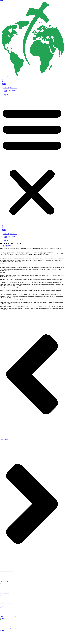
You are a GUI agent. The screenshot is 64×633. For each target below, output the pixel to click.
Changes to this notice (6, 92)
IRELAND (1, 78)
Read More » (2, 582)
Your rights (5, 91)
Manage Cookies (5, 94)
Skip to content (2, 0)
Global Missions (4, 83)
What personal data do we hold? (7, 87)
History (3, 82)
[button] (32, 160)
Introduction (5, 86)
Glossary (4, 95)
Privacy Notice (4, 231)
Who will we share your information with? (9, 89)
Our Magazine (4, 84)
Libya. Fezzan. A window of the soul (6, 628)
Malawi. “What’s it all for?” (5, 593)
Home (2, 79)
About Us (3, 80)
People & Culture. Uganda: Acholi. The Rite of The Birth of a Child (12, 581)
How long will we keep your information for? (9, 90)
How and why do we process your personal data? (10, 88)
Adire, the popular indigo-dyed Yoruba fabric (8, 604)
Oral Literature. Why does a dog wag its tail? (8, 616)
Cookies (4, 93)
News (2, 81)
